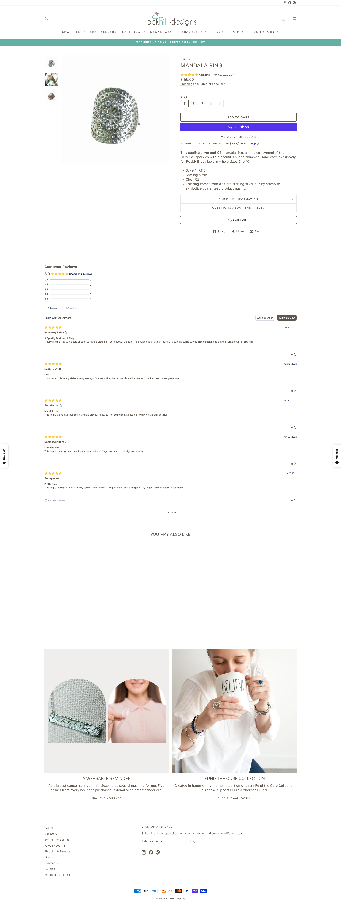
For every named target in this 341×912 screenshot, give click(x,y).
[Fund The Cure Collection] (234, 711)
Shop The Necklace (106, 798)
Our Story (264, 31)
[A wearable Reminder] (106, 711)
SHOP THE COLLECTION (234, 798)
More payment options (238, 136)
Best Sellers (103, 31)
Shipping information (238, 199)
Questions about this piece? (238, 207)
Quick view (74, 601)
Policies (49, 869)
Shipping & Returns (57, 851)
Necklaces (162, 31)
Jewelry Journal (55, 845)
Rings (218, 31)
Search (49, 828)
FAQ (47, 857)
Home (184, 59)
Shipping (186, 84)
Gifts (239, 31)
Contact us (51, 863)
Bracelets (193, 31)
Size (184, 96)
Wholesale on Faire (57, 874)
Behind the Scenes (57, 839)
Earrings (132, 31)
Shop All (72, 31)
